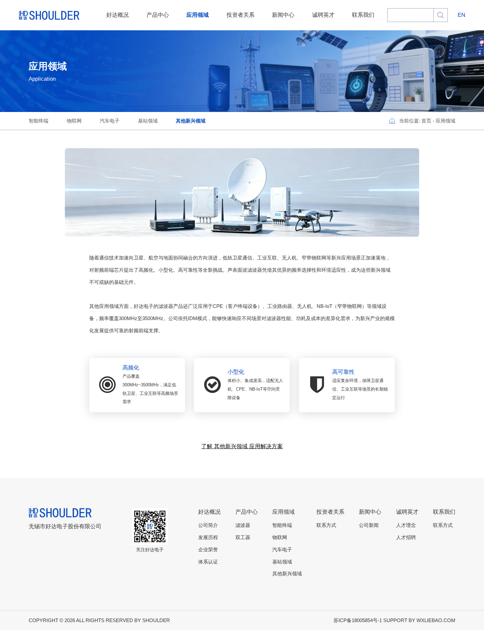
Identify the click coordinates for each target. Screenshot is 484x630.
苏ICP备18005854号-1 (358, 620)
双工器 (242, 537)
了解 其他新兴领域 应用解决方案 (242, 446)
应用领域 (197, 15)
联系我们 (363, 15)
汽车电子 (110, 120)
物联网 (74, 120)
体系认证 (208, 561)
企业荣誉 (208, 549)
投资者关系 (241, 15)
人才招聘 (406, 537)
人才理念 (406, 525)
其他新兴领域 (190, 120)
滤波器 (242, 525)
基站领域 (148, 120)
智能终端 (38, 120)
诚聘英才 (323, 15)
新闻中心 (283, 15)
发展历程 (208, 537)
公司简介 (208, 525)
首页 (426, 120)
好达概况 (117, 15)
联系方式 (326, 525)
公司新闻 (369, 525)
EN (461, 15)
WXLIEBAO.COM (436, 620)
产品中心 (158, 15)
